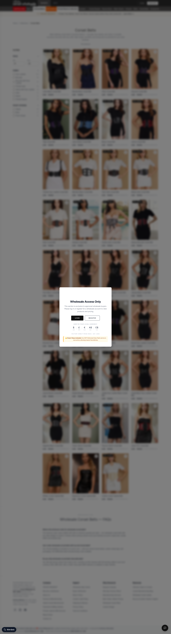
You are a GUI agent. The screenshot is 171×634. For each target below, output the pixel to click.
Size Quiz (10, 630)
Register (92, 318)
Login (77, 318)
